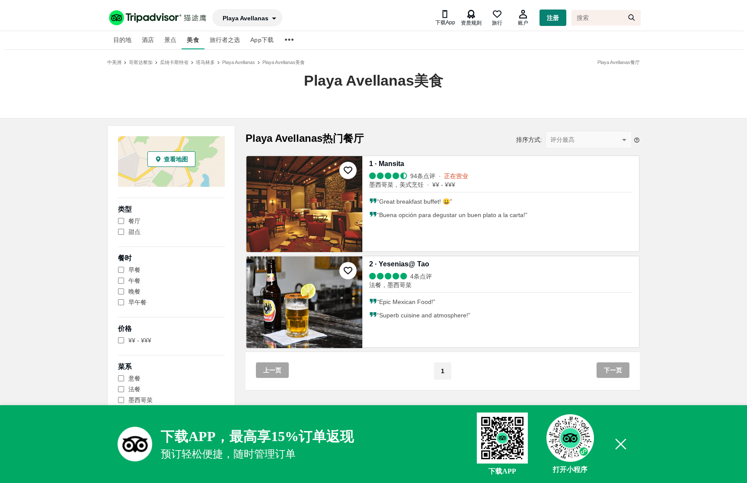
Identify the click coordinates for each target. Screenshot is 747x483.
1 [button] (442, 371)
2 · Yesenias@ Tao (399, 264)
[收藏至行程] (348, 170)
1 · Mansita (386, 163)
